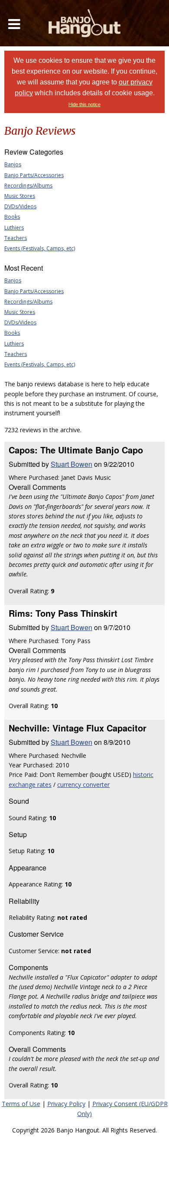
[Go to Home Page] (84, 23)
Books (12, 216)
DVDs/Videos (20, 206)
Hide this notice (84, 104)
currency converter (83, 784)
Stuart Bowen (71, 464)
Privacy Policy (66, 1104)
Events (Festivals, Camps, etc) (39, 248)
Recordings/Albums (28, 185)
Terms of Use (21, 1104)
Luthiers (14, 227)
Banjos (12, 164)
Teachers (15, 238)
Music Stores (19, 196)
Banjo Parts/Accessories (34, 175)
